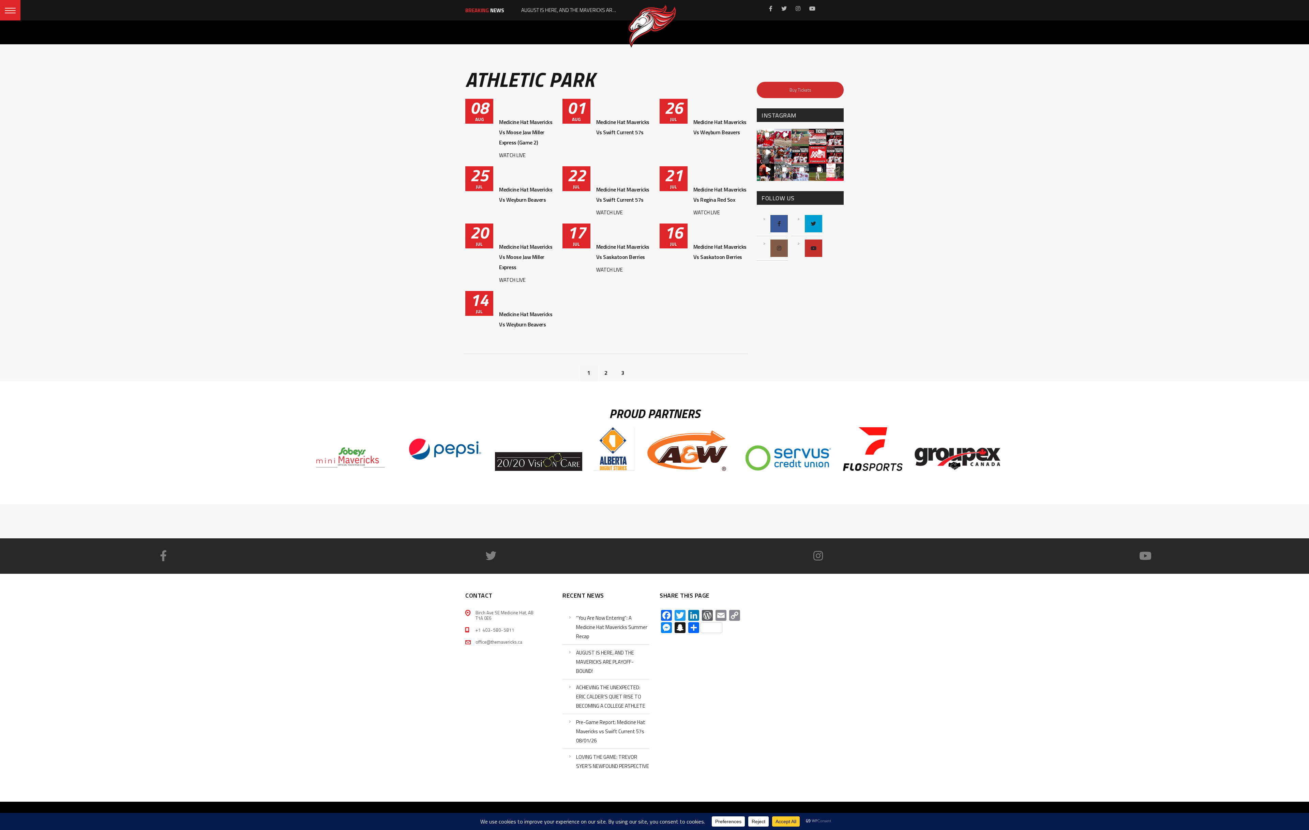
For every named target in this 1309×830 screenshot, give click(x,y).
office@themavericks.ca (499, 642)
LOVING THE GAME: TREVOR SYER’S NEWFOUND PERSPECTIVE (612, 761)
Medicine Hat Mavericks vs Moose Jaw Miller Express (525, 257)
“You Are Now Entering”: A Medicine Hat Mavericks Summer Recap (611, 627)
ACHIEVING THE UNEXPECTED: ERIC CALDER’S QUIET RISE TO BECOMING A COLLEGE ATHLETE (610, 696)
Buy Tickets (800, 90)
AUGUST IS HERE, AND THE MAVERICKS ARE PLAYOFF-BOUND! (605, 662)
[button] (765, 137)
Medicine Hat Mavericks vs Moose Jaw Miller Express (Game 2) (525, 132)
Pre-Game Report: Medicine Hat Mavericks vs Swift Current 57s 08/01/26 (610, 731)
